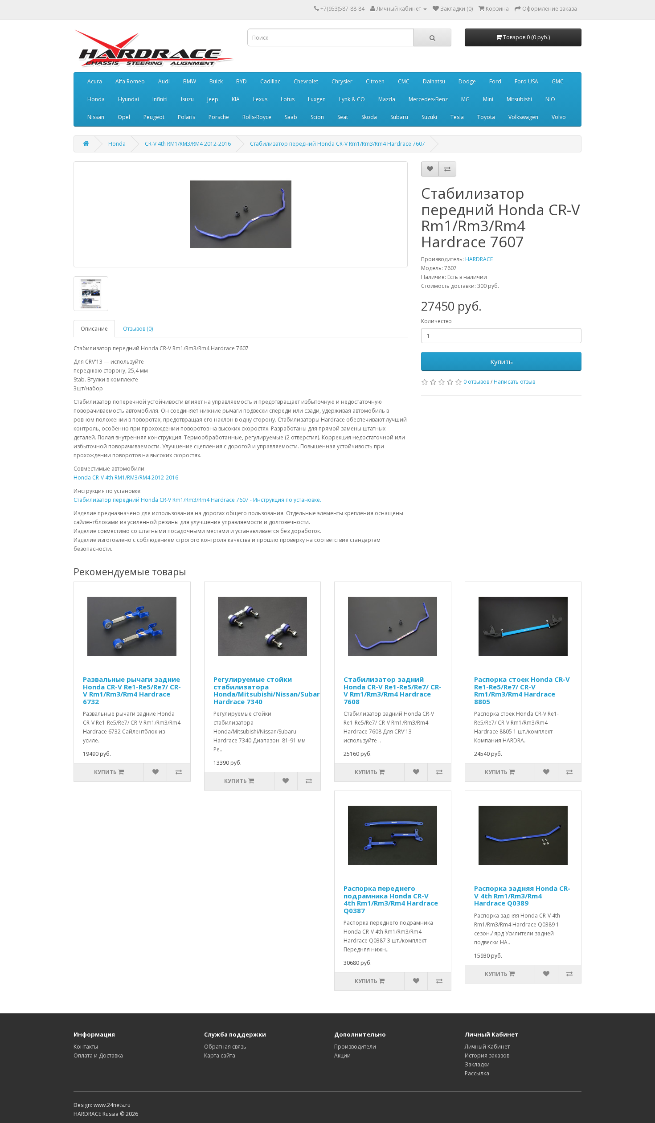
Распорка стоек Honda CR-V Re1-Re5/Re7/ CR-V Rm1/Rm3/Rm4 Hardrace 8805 (522, 690)
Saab (291, 117)
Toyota (486, 117)
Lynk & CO (352, 99)
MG (465, 99)
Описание (94, 328)
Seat (342, 117)
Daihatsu (434, 81)
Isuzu (187, 99)
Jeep (212, 99)
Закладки (477, 1064)
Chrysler (342, 81)
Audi (164, 81)
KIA (236, 99)
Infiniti (160, 99)
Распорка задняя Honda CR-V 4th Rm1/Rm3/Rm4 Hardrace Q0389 (522, 895)
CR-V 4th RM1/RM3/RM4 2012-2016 (188, 144)
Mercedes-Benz (428, 99)
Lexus (260, 99)
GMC (558, 81)
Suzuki (429, 117)
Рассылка (477, 1073)
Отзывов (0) (138, 328)
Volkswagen (523, 117)
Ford (495, 81)
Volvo (559, 117)
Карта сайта (219, 1055)
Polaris (186, 117)
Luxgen (317, 99)
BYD (241, 81)
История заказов (487, 1055)
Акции (342, 1055)
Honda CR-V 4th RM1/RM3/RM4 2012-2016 (126, 477)
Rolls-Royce (256, 117)
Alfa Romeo (130, 81)
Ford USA (526, 81)
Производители (355, 1046)
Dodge (467, 81)
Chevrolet (306, 81)
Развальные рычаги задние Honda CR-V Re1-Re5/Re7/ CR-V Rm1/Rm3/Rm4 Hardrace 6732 (132, 690)
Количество (436, 321)
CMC (403, 81)
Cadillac (270, 81)
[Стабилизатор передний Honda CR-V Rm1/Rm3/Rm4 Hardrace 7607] (241, 214)
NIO (550, 99)
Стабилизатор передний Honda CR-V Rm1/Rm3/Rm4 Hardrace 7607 (337, 144)
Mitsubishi (519, 99)
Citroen (375, 81)
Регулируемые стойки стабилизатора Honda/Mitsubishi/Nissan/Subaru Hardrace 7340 (268, 690)
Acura (94, 81)
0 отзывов (476, 381)
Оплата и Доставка (98, 1055)
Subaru (399, 117)
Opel (124, 117)
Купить (501, 361)
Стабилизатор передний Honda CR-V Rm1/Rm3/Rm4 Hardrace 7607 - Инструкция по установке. (197, 500)
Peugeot (153, 117)
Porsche (219, 117)
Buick (216, 81)
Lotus (288, 99)
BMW (189, 81)
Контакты (86, 1046)
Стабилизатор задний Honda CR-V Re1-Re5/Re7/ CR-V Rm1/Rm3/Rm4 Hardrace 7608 (393, 690)
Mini (488, 99)
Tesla (457, 117)
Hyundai (128, 99)
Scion (317, 117)
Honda (96, 99)
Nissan (95, 117)
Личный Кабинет (487, 1046)
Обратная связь (225, 1046)
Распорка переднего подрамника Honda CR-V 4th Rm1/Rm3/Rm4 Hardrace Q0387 (391, 899)
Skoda (369, 117)
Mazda (386, 99)
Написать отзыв (514, 381)
